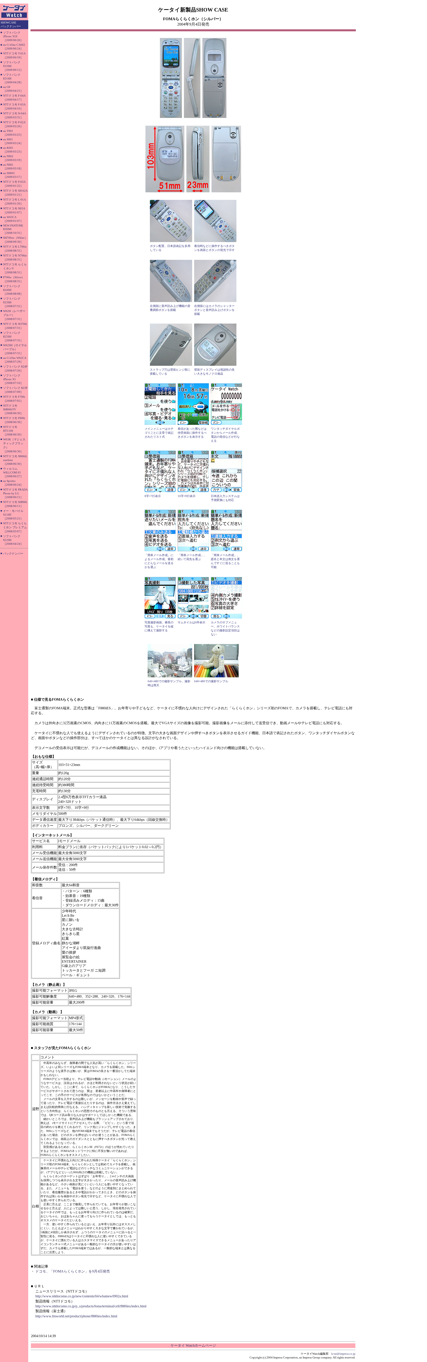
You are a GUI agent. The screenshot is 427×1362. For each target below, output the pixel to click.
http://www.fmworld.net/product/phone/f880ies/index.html (76, 1316)
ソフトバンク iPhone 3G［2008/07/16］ (13, 379)
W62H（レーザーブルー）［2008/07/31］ (14, 315)
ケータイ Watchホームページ (193, 1345)
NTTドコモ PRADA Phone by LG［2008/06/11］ (15, 493)
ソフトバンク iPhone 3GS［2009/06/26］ (13, 36)
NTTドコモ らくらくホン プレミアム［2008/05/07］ (15, 527)
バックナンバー (13, 553)
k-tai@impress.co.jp (343, 1353)
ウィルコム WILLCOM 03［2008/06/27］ (13, 472)
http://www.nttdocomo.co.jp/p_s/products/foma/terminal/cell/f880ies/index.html (90, 1306)
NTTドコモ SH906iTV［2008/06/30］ (13, 409)
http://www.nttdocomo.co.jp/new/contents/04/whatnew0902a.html (81, 1296)
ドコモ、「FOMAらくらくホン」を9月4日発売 (72, 1271)
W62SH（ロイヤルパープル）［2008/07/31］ (15, 349)
